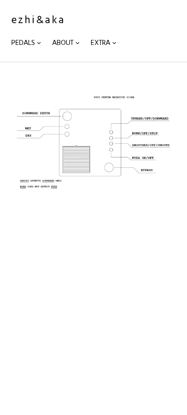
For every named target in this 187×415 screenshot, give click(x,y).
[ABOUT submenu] (77, 42)
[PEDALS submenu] (39, 42)
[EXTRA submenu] (114, 42)
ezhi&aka (38, 19)
